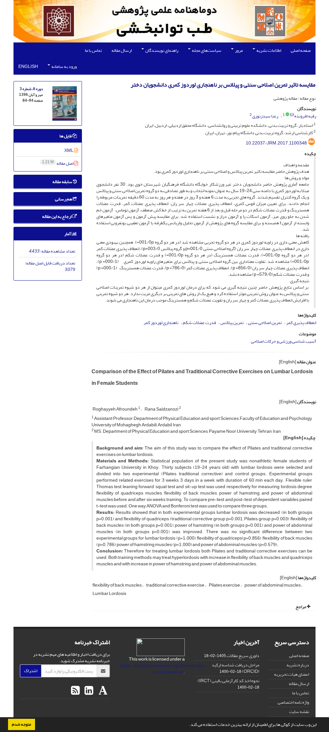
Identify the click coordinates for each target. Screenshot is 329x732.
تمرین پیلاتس (232, 322)
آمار (68, 233)
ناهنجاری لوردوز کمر (161, 322)
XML (69, 150)
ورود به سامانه (64, 66)
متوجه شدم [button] (21, 724)
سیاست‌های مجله (206, 50)
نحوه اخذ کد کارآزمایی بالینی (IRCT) (228, 680)
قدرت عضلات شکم (199, 322)
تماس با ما (93, 50)
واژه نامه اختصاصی (293, 702)
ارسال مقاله (121, 50)
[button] (188, 725)
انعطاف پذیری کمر (301, 322)
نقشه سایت (299, 711)
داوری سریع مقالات (243, 655)
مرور (238, 50)
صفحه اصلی (301, 50)
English (28, 66)
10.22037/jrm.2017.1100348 (276, 143)
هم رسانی (64, 199)
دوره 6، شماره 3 (31, 89)
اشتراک (30, 670)
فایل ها (65, 136)
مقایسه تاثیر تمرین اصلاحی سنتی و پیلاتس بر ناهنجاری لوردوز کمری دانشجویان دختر (223, 84)
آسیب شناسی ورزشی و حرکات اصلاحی (283, 341)
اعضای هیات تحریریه (291, 674)
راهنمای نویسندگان (161, 50)
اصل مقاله (58, 163)
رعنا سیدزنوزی (265, 116)
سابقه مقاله (62, 181)
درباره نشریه (298, 665)
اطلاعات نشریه (268, 50)
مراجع (301, 606)
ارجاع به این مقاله (57, 216)
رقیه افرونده (305, 116)
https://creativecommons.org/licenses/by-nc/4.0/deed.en (163, 668)
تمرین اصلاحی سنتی (265, 322)
